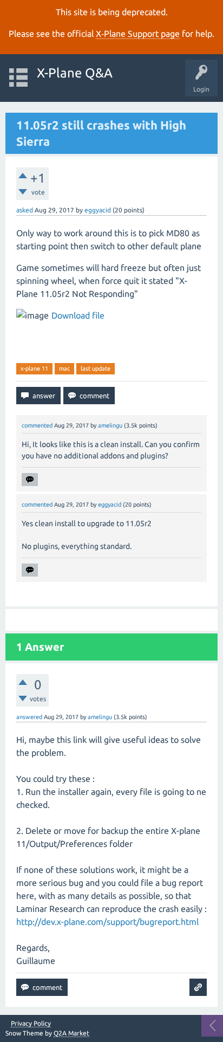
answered (29, 717)
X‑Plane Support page (138, 33)
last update (95, 368)
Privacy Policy (31, 1023)
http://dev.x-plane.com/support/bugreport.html (107, 922)
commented (37, 425)
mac (64, 368)
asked (24, 209)
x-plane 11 (34, 368)
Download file (77, 315)
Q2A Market (71, 1033)
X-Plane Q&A (75, 73)
